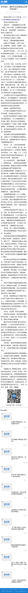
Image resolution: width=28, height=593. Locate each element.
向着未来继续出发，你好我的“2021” (18, 423)
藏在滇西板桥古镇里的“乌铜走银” (18, 546)
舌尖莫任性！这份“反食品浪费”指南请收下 (18, 493)
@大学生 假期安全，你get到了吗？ (18, 458)
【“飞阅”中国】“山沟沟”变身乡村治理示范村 (18, 528)
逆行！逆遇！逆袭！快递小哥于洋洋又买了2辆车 (18, 564)
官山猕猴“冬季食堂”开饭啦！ (19, 440)
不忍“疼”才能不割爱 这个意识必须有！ (18, 475)
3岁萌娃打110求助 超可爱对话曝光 (18, 511)
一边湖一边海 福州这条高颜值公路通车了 (18, 581)
